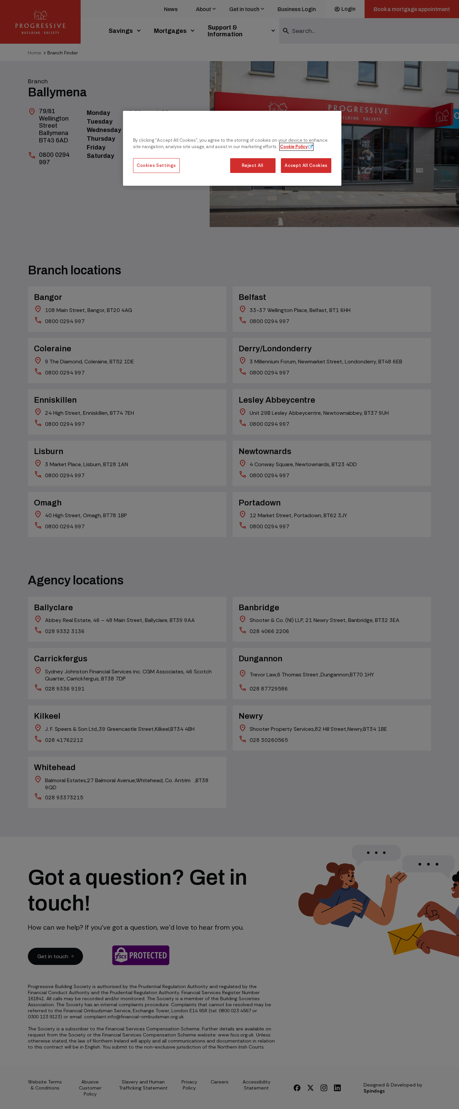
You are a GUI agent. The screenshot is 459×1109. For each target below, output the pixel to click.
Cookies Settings (156, 166)
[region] (232, 148)
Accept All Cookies (306, 166)
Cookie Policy (294, 146)
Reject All (252, 166)
